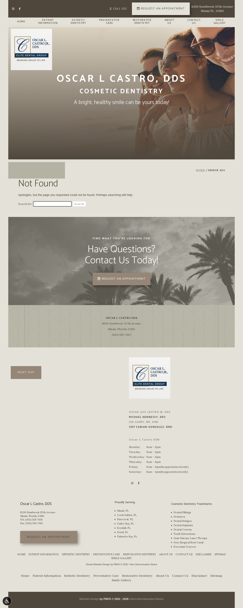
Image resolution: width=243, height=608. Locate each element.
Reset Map (26, 372)
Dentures (179, 516)
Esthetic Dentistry (76, 554)
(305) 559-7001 (121, 334)
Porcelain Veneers (185, 546)
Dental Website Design (98, 564)
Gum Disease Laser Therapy (190, 538)
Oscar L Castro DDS (121, 317)
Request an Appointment (49, 537)
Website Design (89, 599)
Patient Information (44, 554)
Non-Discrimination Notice (143, 564)
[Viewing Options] (6, 601)
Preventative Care (106, 554)
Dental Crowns (183, 529)
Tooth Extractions (184, 533)
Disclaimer (203, 554)
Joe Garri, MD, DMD (144, 422)
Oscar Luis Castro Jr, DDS (150, 412)
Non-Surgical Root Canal (188, 542)
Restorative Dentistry (139, 554)
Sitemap (220, 554)
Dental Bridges (183, 521)
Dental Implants (183, 525)
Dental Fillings (182, 512)
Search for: (25, 204)
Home (21, 21)
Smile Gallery (121, 558)
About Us (165, 554)
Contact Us (184, 554)
